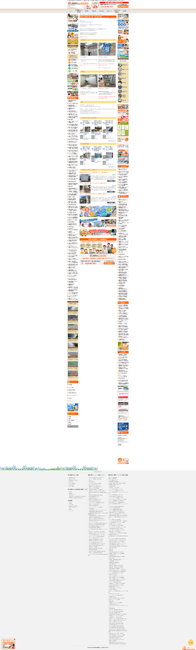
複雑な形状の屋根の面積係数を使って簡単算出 (73, 184)
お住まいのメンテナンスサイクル (114, 593)
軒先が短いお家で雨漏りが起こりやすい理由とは (73, 215)
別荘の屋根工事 (122, 378)
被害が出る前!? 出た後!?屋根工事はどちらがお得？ (124, 319)
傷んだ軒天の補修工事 (112, 589)
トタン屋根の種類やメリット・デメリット (123, 231)
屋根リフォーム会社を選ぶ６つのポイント (124, 257)
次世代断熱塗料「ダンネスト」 (122, 286)
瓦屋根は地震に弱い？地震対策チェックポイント (124, 275)
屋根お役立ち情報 (122, 259)
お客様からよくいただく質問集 (114, 487)
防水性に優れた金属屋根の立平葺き (115, 612)
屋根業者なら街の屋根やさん (73, 506)
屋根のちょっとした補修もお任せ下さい (95, 486)
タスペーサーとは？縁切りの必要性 (72, 133)
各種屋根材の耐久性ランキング (114, 604)
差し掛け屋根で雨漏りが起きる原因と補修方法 (116, 627)
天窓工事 (124, 100)
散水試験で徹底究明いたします (94, 496)
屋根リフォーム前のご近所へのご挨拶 (122, 311)
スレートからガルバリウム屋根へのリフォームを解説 (124, 172)
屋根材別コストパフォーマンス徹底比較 (73, 229)
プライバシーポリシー (73, 395)
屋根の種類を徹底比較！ (121, 218)
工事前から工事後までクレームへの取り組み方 (123, 313)
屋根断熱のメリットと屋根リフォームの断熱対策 (73, 287)
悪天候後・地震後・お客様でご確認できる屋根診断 (117, 483)
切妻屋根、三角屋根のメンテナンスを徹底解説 (73, 191)
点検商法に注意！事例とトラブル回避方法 (96, 489)
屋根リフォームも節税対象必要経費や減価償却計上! (124, 383)
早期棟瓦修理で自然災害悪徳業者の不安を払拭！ (73, 162)
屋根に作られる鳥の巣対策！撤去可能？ (123, 371)
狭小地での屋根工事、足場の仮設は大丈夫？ (116, 496)
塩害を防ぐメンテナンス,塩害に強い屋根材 (73, 235)
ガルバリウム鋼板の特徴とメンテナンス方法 (73, 259)
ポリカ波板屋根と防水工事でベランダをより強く (124, 363)
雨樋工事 (124, 78)
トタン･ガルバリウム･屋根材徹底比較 (73, 250)
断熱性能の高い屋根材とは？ (71, 285)
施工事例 (86, 11)
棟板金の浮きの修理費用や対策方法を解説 (73, 117)
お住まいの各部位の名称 (73, 103)
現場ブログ (85, 14)
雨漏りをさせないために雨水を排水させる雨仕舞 (73, 207)
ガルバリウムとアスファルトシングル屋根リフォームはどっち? (73, 246)
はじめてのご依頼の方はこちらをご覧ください (96, 477)
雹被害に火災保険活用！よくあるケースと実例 (123, 296)
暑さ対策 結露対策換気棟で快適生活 (72, 199)
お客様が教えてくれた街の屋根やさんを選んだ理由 (77, 496)
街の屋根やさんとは (72, 477)
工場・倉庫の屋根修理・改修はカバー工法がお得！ (124, 360)
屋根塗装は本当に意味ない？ (72, 109)
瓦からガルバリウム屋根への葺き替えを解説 (123, 174)
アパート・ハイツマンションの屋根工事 (123, 376)
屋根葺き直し (124, 87)
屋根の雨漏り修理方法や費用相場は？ (73, 270)
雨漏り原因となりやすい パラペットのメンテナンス (97, 533)
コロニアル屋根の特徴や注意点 (122, 228)
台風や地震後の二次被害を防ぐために (123, 270)
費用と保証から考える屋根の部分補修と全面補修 (97, 524)
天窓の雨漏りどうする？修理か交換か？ (73, 282)
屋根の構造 (71, 119)
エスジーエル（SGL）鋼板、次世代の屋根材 (116, 611)
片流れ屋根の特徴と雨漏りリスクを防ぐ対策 (73, 189)
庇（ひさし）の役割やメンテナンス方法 (73, 276)
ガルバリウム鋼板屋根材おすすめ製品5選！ (123, 185)
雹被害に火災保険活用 (112, 640)
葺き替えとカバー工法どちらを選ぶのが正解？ (123, 215)
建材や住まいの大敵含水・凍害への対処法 (73, 202)
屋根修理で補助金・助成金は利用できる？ (123, 299)
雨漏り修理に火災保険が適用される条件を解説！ (123, 294)
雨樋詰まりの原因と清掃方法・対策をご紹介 (96, 545)
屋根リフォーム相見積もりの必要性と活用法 (96, 518)
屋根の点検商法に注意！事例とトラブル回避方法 (123, 326)
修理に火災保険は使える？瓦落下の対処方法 (124, 267)
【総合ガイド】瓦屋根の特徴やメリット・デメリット (117, 513)
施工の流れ (101, 11)
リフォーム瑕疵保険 (72, 483)
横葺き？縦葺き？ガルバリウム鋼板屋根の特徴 (124, 187)
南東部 (70, 422)
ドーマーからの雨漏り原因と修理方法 (73, 279)
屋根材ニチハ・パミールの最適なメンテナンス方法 (124, 242)
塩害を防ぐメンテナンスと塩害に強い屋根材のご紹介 (117, 618)
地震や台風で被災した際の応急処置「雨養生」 (73, 176)
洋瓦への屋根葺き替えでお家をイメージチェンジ (73, 243)
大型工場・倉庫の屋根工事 (93, 505)
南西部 (70, 424)
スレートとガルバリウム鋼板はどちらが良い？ (123, 169)
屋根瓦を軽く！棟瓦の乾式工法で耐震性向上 (123, 272)
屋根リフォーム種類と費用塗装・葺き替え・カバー (124, 220)
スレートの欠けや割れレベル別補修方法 (123, 226)
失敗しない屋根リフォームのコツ (123, 202)
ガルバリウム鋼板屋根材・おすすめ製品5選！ (116, 500)
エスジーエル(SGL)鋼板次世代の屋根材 (73, 256)
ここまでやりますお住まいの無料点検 (116, 11)
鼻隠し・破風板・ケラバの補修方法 (73, 122)
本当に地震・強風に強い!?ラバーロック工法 (116, 624)
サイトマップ (71, 510)
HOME (81, 14)
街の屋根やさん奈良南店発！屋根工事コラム (76, 497)
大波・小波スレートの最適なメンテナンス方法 (73, 165)
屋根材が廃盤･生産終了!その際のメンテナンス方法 (117, 543)
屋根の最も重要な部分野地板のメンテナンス (73, 224)
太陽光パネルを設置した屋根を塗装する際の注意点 (97, 551)
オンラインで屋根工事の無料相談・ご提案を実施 (123, 305)
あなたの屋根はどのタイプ (113, 480)
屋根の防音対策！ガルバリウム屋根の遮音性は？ (124, 193)
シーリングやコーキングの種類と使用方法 (73, 170)
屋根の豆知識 (71, 226)
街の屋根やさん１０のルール (73, 480)
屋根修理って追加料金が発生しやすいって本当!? (123, 332)
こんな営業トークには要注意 (123, 321)
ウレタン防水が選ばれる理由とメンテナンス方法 (73, 136)
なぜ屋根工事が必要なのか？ (123, 199)
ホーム (71, 11)
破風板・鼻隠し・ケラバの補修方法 (115, 531)
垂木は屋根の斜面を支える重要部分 (95, 527)
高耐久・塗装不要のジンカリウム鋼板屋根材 (73, 262)
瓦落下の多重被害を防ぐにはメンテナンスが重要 (123, 265)
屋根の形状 (71, 186)
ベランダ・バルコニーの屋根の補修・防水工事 (96, 502)
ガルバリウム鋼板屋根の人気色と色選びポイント (117, 510)
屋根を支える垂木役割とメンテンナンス (73, 267)
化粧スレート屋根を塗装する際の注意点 (122, 239)
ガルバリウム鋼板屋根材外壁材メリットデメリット (124, 190)
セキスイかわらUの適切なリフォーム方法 (116, 489)
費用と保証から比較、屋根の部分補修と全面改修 (124, 210)
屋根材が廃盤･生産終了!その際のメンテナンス (73, 240)
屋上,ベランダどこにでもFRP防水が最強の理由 (73, 145)
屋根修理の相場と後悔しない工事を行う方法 (123, 205)
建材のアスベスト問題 (112, 574)
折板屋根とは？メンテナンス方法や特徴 (123, 234)
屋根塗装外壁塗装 (124, 96)
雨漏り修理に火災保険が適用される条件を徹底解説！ (117, 643)
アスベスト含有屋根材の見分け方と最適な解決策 (73, 217)
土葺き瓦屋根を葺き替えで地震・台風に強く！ (73, 159)
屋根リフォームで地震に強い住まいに (95, 499)
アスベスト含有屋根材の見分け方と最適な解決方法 (117, 571)
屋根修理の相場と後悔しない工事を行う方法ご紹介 (97, 515)
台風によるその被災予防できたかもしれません (124, 262)
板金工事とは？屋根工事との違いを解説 (73, 114)
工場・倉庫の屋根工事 (123, 373)
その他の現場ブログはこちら (111, 204)
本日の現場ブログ (72, 494)
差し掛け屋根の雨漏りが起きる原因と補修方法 (73, 194)
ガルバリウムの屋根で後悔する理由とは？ (73, 253)
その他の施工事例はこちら (112, 166)
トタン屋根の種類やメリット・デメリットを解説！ (117, 522)
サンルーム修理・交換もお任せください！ (123, 357)
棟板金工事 (124, 91)
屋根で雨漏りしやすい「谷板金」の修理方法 (73, 210)
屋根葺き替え (124, 64)
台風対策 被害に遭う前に (93, 498)
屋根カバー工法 (125, 69)
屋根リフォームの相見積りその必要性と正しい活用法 (124, 308)
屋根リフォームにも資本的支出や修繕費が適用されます (98, 523)
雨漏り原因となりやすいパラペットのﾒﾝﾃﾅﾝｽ (73, 142)
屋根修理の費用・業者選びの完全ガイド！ (73, 106)
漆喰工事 (124, 73)
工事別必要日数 (122, 254)
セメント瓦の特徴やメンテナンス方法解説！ (73, 153)
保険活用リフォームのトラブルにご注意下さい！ (117, 615)
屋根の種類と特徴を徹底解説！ (72, 101)
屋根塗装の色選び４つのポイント (122, 283)
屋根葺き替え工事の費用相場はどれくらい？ (123, 207)
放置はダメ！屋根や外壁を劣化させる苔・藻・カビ (117, 620)
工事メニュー (109, 11)
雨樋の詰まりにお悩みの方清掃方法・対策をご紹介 (124, 365)
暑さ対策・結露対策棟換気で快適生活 (115, 559)
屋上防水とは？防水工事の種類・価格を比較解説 (73, 148)
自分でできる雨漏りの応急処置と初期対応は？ (123, 291)
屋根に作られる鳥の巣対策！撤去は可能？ (96, 548)
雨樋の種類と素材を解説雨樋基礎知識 (73, 290)
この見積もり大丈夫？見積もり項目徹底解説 (123, 316)
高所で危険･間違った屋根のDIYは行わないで (116, 580)
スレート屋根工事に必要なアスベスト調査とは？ (73, 293)
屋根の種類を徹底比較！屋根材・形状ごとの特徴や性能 (118, 515)
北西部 (70, 416)
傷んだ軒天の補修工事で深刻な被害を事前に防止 (73, 130)
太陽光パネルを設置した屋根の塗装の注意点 (123, 236)
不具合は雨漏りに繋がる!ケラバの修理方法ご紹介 (73, 125)
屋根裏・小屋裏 (71, 196)
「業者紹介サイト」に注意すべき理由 (123, 339)
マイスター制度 (71, 486)
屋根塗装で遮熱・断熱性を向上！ (114, 562)
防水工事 (124, 82)
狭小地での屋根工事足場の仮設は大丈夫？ (123, 250)
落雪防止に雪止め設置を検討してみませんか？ (96, 539)
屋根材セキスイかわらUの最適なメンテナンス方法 (123, 244)
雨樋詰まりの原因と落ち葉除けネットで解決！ (124, 368)
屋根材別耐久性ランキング (72, 232)
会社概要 (124, 11)
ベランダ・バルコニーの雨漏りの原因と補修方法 (73, 150)
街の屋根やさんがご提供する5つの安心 (78, 11)
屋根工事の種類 (123, 61)
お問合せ (70, 398)
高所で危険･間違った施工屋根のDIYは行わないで (73, 265)
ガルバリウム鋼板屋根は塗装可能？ (123, 177)
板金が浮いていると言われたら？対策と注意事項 (124, 329)
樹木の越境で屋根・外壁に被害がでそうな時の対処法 (124, 334)
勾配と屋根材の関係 (72, 204)
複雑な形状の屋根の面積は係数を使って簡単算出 (117, 556)
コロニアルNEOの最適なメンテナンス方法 (123, 247)
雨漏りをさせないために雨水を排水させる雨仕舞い (117, 629)
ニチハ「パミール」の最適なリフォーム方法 (116, 490)
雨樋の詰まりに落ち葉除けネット (94, 546)
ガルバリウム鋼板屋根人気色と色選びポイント (123, 182)
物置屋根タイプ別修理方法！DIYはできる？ (123, 355)
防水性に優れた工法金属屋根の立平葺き (72, 173)
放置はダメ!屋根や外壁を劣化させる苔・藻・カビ (73, 238)
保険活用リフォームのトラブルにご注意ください (124, 337)
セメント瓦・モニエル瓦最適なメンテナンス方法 (73, 156)
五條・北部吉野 (71, 420)
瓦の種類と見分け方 (72, 212)
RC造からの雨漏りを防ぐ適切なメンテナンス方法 (73, 273)
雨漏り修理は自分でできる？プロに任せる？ (73, 111)
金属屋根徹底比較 (112, 608)
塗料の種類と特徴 (123, 393)
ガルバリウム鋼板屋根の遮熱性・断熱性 (123, 180)
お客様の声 (94, 11)
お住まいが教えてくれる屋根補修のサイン (123, 212)
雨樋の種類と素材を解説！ (93, 549)
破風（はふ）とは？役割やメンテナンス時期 (73, 299)
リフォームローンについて (93, 521)
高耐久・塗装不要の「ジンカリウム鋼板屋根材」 (117, 577)
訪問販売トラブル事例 (123, 323)
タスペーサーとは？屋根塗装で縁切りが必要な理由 (117, 538)
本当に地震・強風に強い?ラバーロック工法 (73, 179)
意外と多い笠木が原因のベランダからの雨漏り (73, 128)
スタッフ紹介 (71, 387)
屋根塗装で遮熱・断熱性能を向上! (123, 288)
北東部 (70, 418)
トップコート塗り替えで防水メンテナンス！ (73, 296)
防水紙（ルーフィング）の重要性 (114, 599)
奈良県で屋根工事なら (73, 392)
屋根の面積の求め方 (72, 181)
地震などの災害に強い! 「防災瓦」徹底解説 (123, 278)
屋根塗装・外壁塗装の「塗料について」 (115, 484)
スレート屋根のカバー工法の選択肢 (124, 223)
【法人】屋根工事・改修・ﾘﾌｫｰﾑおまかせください (124, 381)
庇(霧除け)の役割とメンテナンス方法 (72, 168)
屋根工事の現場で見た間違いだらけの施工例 (123, 280)
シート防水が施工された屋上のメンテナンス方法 (73, 139)
